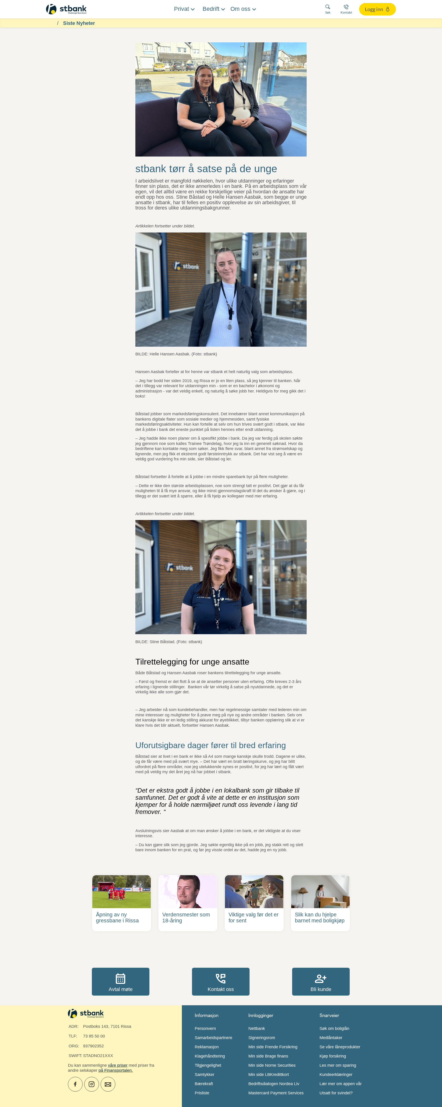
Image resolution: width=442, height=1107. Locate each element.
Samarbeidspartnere (213, 1037)
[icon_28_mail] (108, 1084)
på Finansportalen (115, 1070)
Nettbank (256, 1028)
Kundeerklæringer (336, 1074)
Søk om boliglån (334, 1028)
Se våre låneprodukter (340, 1047)
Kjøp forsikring (333, 1056)
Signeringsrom (261, 1037)
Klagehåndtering (210, 1056)
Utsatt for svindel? (336, 1093)
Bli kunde (321, 981)
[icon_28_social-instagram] (91, 1084)
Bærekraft (204, 1083)
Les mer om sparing (338, 1065)
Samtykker (204, 1074)
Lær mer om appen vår (341, 1083)
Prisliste (202, 1093)
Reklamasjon (207, 1047)
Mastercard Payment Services (276, 1093)
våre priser (118, 1065)
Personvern (205, 1028)
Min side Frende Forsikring (272, 1047)
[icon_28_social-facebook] (75, 1084)
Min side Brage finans (268, 1056)
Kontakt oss (221, 981)
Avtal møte (121, 981)
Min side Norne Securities (272, 1065)
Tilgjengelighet (208, 1065)
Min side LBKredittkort (268, 1074)
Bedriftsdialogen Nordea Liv (273, 1083)
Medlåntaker (331, 1037)
